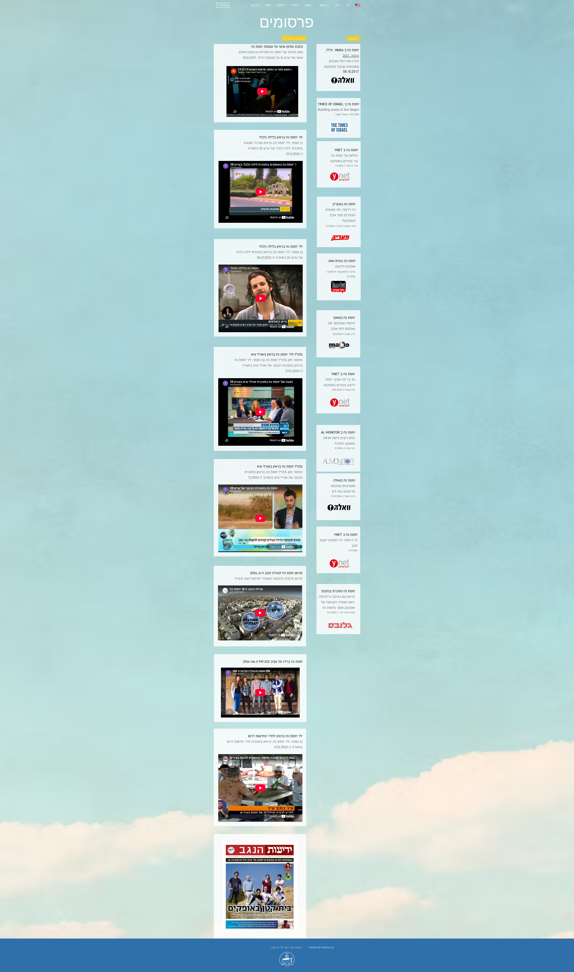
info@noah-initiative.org (321, 947)
